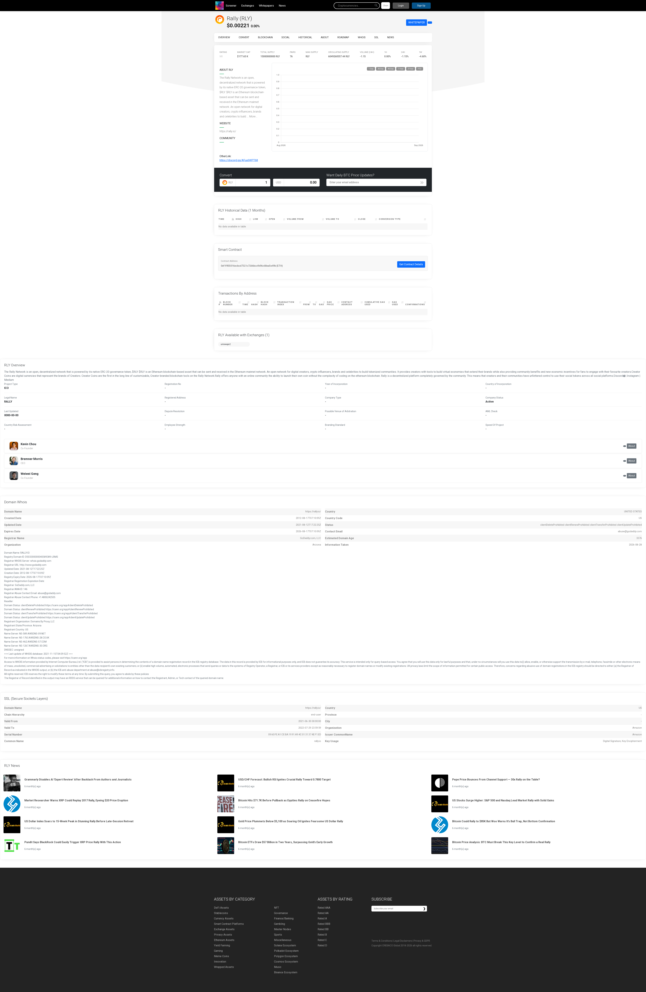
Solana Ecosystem (285, 945)
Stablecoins (221, 913)
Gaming (218, 950)
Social (285, 37)
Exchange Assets (224, 929)
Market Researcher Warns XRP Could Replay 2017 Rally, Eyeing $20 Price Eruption (76, 800)
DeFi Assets (221, 907)
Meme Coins (221, 956)
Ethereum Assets (224, 940)
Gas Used (395, 303)
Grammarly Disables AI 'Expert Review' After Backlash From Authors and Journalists (78, 779)
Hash (254, 304)
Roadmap (343, 37)
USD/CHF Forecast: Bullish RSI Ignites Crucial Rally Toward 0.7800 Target (284, 779)
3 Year (410, 69)
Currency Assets (224, 918)
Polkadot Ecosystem (286, 950)
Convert (244, 37)
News (282, 5)
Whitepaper (416, 22)
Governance (281, 913)
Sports (278, 934)
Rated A (322, 918)
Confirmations (415, 304)
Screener (231, 5)
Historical (305, 37)
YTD (419, 69)
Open (272, 219)
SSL (376, 37)
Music (277, 967)
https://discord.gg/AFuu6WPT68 (239, 160)
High (239, 219)
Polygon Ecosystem (286, 956)
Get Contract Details (411, 264)
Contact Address (347, 303)
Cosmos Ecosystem (286, 961)
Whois (362, 37)
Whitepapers (266, 5)
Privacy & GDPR (422, 940)
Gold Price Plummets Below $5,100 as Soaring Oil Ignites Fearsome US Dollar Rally (290, 821)
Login (401, 5)
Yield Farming (222, 945)
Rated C (322, 940)
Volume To (332, 219)
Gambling (279, 923)
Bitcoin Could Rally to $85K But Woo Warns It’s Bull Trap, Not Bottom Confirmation (503, 821)
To (314, 304)
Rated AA (323, 913)
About (325, 37)
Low (255, 219)
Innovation (220, 961)
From (306, 304)
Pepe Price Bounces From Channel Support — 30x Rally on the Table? (496, 779)
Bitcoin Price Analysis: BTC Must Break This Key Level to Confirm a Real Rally (501, 842)
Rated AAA (324, 907)
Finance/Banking (284, 918)
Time (221, 219)
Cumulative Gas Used (375, 303)
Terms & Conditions (381, 940)
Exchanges (247, 5)
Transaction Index (285, 303)
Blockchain (265, 37)
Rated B (322, 934)
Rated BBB (324, 923)
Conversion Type (390, 219)
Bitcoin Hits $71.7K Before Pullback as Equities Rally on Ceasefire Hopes (284, 800)
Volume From (295, 219)
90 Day (390, 69)
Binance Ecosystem (285, 972)
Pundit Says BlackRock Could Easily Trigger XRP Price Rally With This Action (72, 842)
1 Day (371, 69)
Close (362, 219)
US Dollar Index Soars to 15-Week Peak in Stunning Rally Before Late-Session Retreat (78, 821)
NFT (276, 907)
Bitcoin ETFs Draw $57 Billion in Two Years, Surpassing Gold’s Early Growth (285, 842)
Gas (321, 304)
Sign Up (421, 5)
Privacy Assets (223, 934)
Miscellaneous (282, 940)
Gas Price (330, 303)
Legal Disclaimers (403, 940)
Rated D (322, 945)
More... (253, 116)
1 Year (400, 69)
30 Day (380, 69)
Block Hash (264, 303)
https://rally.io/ (228, 131)
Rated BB (323, 929)
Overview (224, 37)
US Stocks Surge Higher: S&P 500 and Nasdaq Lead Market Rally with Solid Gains (503, 800)
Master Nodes (282, 929)
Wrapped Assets (224, 967)
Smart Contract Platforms (229, 923)
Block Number (228, 303)
